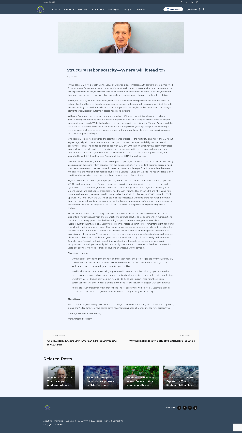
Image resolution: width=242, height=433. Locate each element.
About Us (56, 9)
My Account (193, 9)
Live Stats (82, 9)
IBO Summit (96, 9)
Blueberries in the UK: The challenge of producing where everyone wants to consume (60, 385)
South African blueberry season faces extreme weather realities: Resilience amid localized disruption (141, 385)
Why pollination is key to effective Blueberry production (162, 340)
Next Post (185, 336)
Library (126, 9)
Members (68, 9)
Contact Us (140, 9)
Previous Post (59, 336)
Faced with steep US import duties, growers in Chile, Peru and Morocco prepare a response (100, 385)
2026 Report (113, 9)
